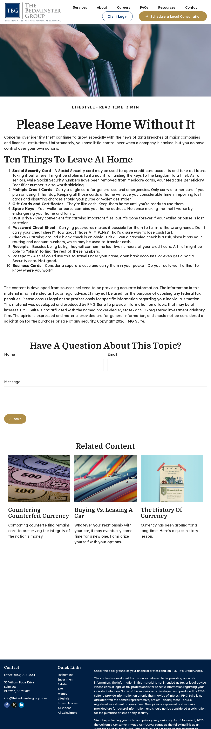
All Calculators (67, 713)
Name (9, 354)
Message (12, 381)
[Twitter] (14, 705)
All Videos (64, 708)
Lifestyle (63, 698)
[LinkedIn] (21, 705)
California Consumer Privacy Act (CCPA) (126, 725)
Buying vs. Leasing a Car (103, 513)
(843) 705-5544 (24, 675)
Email (112, 354)
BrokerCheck (193, 671)
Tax (60, 689)
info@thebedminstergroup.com (25, 698)
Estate (62, 684)
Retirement (65, 675)
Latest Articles (67, 703)
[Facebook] (7, 705)
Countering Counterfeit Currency (38, 513)
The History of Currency (161, 513)
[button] (80, 7)
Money (62, 694)
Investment (66, 679)
